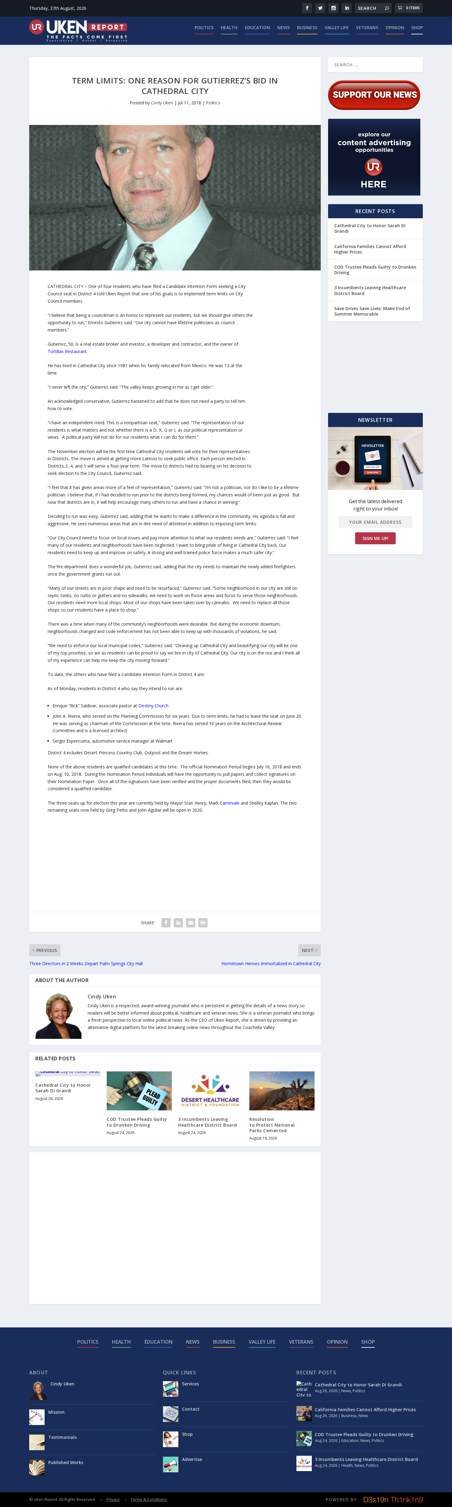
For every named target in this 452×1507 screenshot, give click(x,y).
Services (190, 1384)
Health (229, 27)
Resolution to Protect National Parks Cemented (272, 1124)
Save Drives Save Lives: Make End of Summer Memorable (372, 311)
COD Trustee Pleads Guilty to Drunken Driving (137, 1122)
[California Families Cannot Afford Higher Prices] (304, 1413)
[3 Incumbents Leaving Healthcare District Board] (210, 1090)
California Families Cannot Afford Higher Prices (370, 249)
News (283, 27)
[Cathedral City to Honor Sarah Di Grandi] (68, 1073)
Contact (191, 1409)
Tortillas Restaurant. (68, 351)
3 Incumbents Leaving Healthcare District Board (207, 1122)
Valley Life (337, 27)
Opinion (395, 27)
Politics (204, 27)
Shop (417, 27)
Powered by (341, 1499)
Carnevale (230, 803)
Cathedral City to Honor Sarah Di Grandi (63, 1087)
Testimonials (62, 1437)
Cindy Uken (162, 103)
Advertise (192, 1459)
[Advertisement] (277, 375)
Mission (56, 1412)
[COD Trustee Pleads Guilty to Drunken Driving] (139, 1090)
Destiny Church (153, 706)
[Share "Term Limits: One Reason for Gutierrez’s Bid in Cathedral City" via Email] (190, 923)
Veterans (367, 27)
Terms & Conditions (149, 1499)
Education (257, 27)
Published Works (65, 1462)
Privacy (113, 1499)
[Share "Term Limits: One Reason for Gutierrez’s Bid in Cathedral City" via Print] (203, 923)
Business (307, 27)
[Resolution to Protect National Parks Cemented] (282, 1090)
